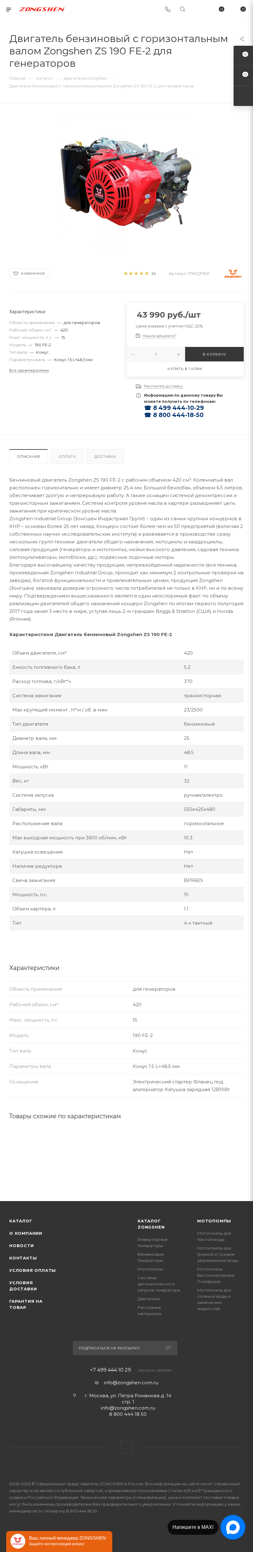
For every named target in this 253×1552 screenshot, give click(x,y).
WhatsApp (126, 1447)
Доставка (105, 456)
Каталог (20, 1220)
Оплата (67, 456)
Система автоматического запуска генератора (159, 1284)
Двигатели (149, 1298)
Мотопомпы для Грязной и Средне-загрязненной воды (217, 1254)
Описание (28, 456)
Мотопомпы (150, 1269)
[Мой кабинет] (197, 10)
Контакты (23, 1257)
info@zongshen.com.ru (131, 1382)
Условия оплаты (32, 1270)
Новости (21, 1245)
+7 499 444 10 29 (110, 1370)
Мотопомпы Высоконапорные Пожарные (215, 1275)
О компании (25, 1233)
